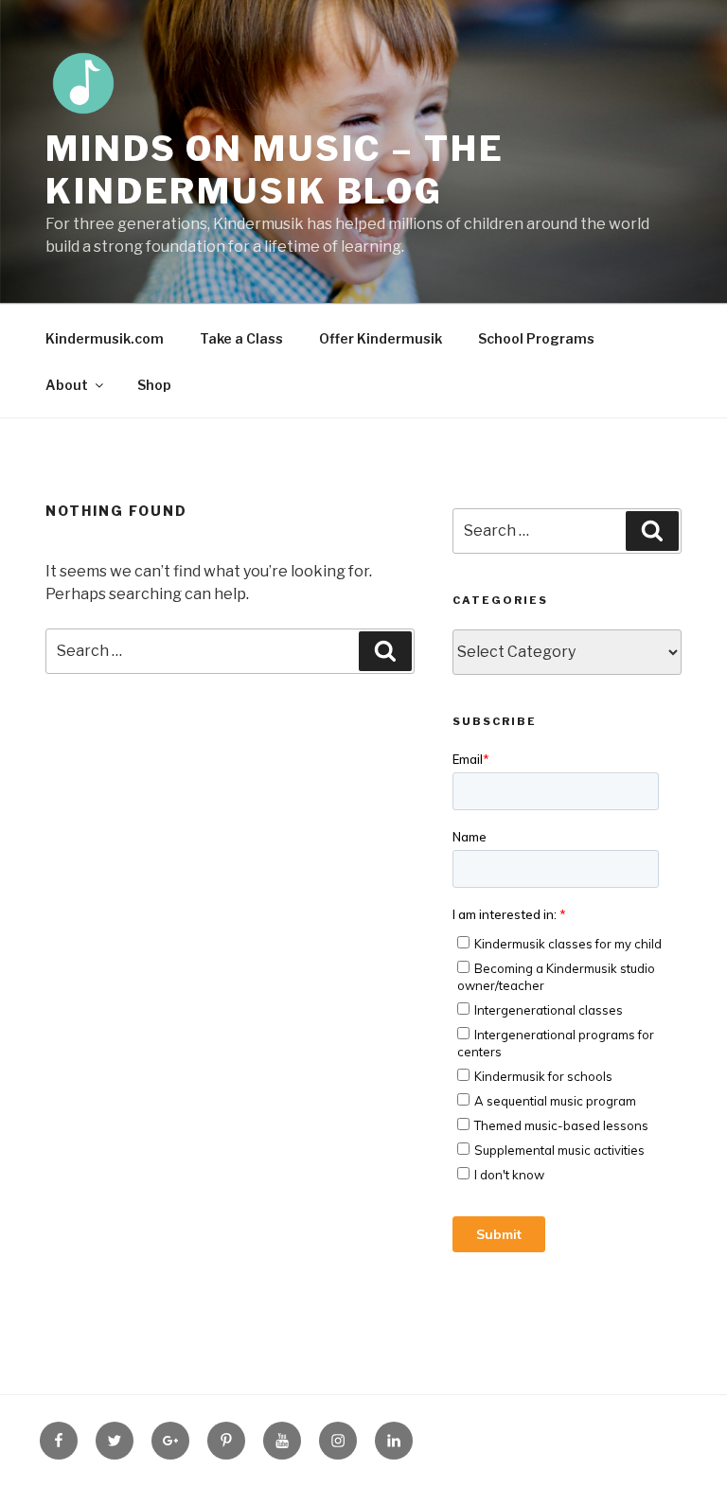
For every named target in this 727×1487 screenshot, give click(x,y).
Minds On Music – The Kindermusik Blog (275, 170)
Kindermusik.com (104, 338)
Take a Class (241, 338)
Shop (154, 385)
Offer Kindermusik (380, 338)
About (66, 385)
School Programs (536, 338)
